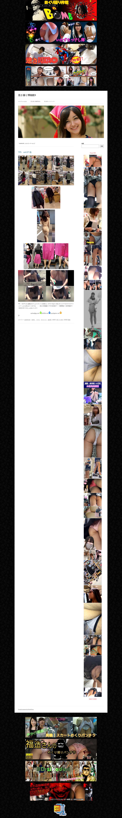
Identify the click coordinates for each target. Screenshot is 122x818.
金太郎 (49, 320)
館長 (69, 320)
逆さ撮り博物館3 (27, 95)
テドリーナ (44, 320)
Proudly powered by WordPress (26, 709)
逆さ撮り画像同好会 (35, 101)
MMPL (33, 320)
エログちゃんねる (22, 101)
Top (117, 813)
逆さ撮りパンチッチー (49, 101)
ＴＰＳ (38, 320)
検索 (83, 143)
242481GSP (27, 320)
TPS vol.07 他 (24, 152)
